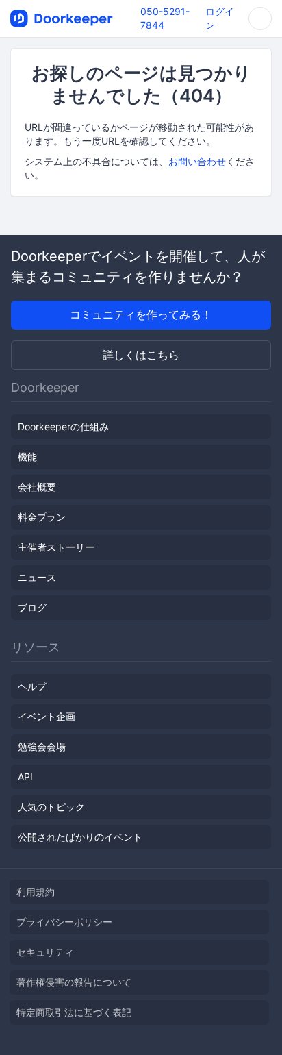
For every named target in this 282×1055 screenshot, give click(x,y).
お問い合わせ (197, 161)
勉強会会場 (42, 746)
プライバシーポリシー (64, 922)
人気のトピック (51, 806)
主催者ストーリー (56, 547)
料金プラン (42, 517)
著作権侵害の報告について (73, 982)
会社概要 (37, 487)
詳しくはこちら (141, 355)
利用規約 (35, 891)
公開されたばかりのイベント (80, 837)
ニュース (37, 577)
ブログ (32, 607)
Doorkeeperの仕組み (63, 426)
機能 (27, 456)
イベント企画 (46, 716)
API (25, 776)
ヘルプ (32, 686)
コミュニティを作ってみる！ (141, 314)
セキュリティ (45, 952)
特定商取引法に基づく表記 (73, 1012)
